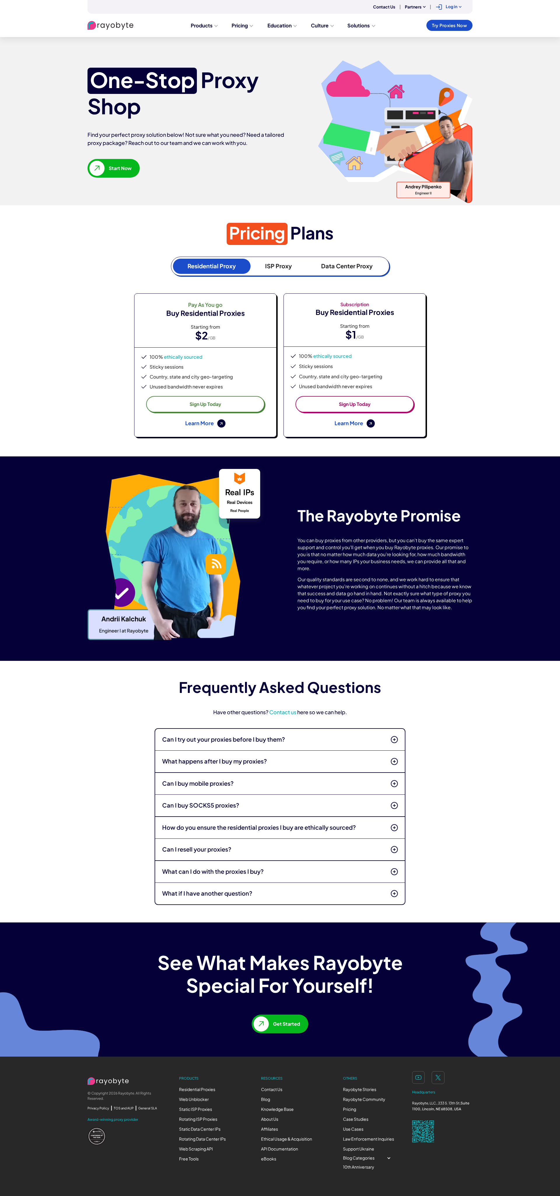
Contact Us (271, 1089)
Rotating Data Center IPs (202, 1139)
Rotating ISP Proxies (198, 1119)
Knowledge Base (277, 1109)
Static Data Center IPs (199, 1129)
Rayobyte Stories (359, 1089)
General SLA (147, 1108)
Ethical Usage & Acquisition (286, 1139)
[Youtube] (418, 1077)
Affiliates (269, 1129)
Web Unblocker (194, 1099)
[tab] (212, 266)
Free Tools (189, 1158)
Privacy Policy (98, 1108)
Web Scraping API (196, 1148)
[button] (415, 7)
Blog (265, 1099)
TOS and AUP (124, 1108)
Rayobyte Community (364, 1099)
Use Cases (353, 1129)
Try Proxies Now (449, 25)
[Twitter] (438, 1077)
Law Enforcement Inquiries (368, 1139)
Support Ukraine (358, 1148)
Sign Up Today (205, 404)
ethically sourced (183, 357)
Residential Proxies (197, 1089)
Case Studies (355, 1119)
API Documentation (279, 1148)
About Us (269, 1119)
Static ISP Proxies (195, 1109)
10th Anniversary (358, 1167)
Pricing (349, 1109)
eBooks (268, 1158)
